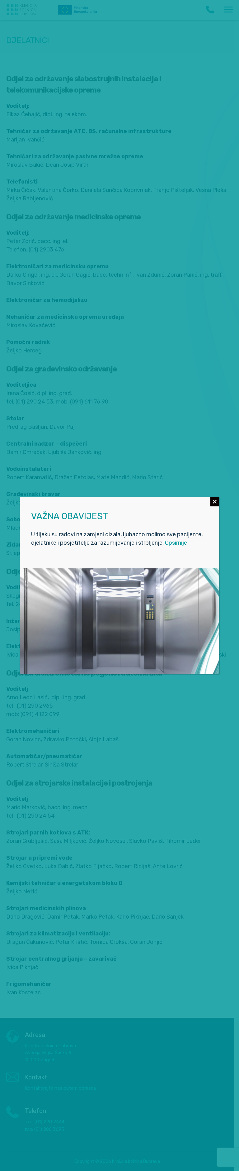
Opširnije (176, 542)
